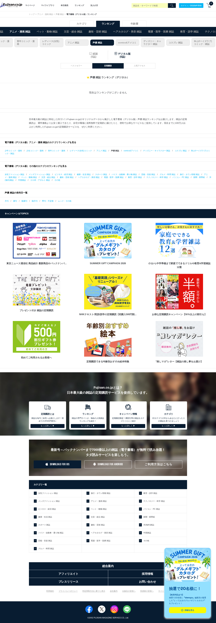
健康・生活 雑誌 (84, 174)
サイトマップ (164, 591)
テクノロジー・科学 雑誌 (157, 177)
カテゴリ (82, 23)
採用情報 (147, 573)
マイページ (30, 5)
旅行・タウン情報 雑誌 (189, 174)
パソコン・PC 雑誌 (180, 177)
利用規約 (50, 591)
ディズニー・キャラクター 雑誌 (152, 42)
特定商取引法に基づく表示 (93, 591)
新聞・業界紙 (199, 177)
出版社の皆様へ (129, 591)
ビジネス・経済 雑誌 (63, 174)
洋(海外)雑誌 (148, 525)
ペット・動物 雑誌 (47, 31)
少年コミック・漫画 (13, 151)
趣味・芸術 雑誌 (98, 31)
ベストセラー (76, 66)
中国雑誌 (22, 180)
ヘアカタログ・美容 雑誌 (127, 31)
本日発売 (64, 5)
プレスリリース (68, 581)
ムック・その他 (64, 201)
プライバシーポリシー (68, 591)
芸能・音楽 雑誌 (148, 174)
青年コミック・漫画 (26, 42)
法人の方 (94, 5)
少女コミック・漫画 (34, 151)
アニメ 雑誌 (73, 42)
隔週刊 (24, 201)
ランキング (79, 5)
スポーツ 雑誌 (101, 174)
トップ (32, 14)
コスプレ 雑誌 (176, 42)
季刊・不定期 (47, 201)
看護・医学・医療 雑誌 (161, 31)
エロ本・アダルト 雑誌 (40, 180)
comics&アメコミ (127, 42)
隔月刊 (34, 201)
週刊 (15, 201)
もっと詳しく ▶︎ (47, 426)
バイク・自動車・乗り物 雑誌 (124, 174)
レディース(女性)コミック (50, 42)
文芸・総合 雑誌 (73, 31)
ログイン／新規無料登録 (191, 5)
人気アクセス (139, 66)
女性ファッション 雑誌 (14, 174)
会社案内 (113, 591)
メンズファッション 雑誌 (39, 174)
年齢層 (134, 23)
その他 (57, 180)
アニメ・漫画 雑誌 (45, 14)
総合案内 (108, 566)
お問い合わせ (147, 581)
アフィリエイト (68, 573)
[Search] (172, 5)
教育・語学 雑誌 (189, 31)
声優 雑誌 (60, 14)
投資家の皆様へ (147, 591)
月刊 (7, 201)
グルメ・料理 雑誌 (167, 174)
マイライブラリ (47, 5)
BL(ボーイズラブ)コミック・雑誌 (203, 42)
